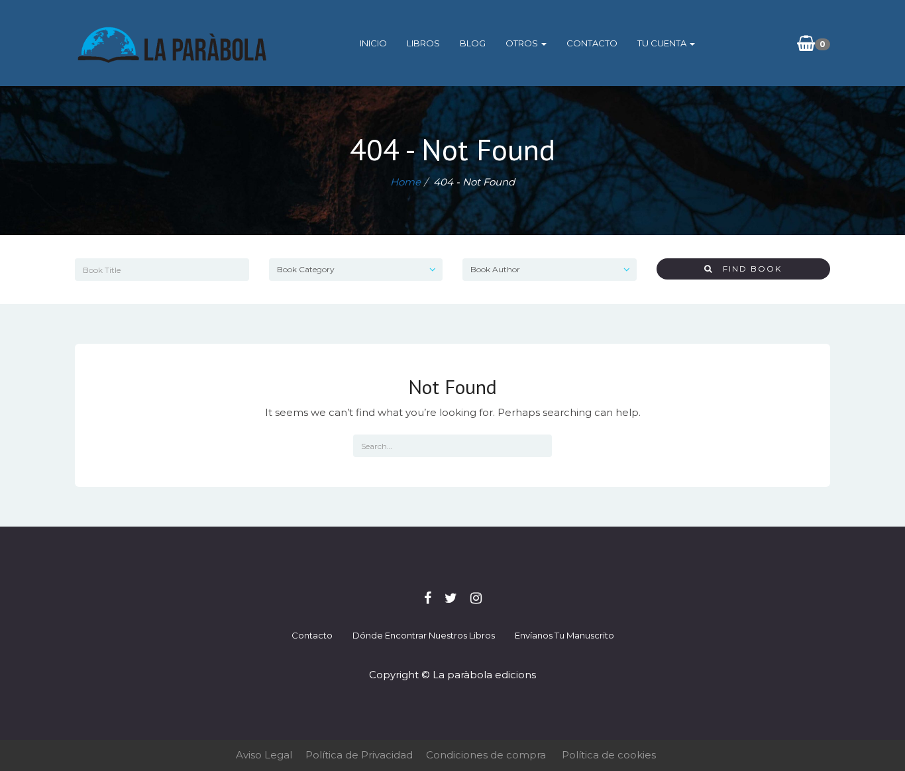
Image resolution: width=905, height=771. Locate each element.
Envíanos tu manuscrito (564, 635)
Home (405, 182)
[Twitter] (451, 598)
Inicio (373, 43)
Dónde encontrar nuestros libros (423, 635)
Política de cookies (609, 754)
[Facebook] (427, 598)
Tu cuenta (662, 43)
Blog (473, 43)
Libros (423, 43)
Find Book (747, 269)
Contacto (591, 43)
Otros (523, 43)
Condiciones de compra (486, 754)
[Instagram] (476, 598)
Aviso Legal (264, 754)
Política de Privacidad (359, 754)
